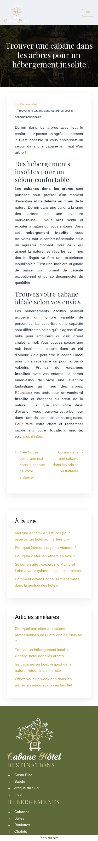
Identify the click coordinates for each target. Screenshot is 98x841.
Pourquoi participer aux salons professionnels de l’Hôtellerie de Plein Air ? (48, 635)
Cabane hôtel (28, 104)
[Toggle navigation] (88, 13)
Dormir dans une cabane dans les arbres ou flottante (65, 461)
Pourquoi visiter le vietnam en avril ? (45, 556)
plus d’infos (32, 436)
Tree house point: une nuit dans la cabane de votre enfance (32, 464)
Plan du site (49, 838)
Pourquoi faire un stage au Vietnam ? (46, 547)
